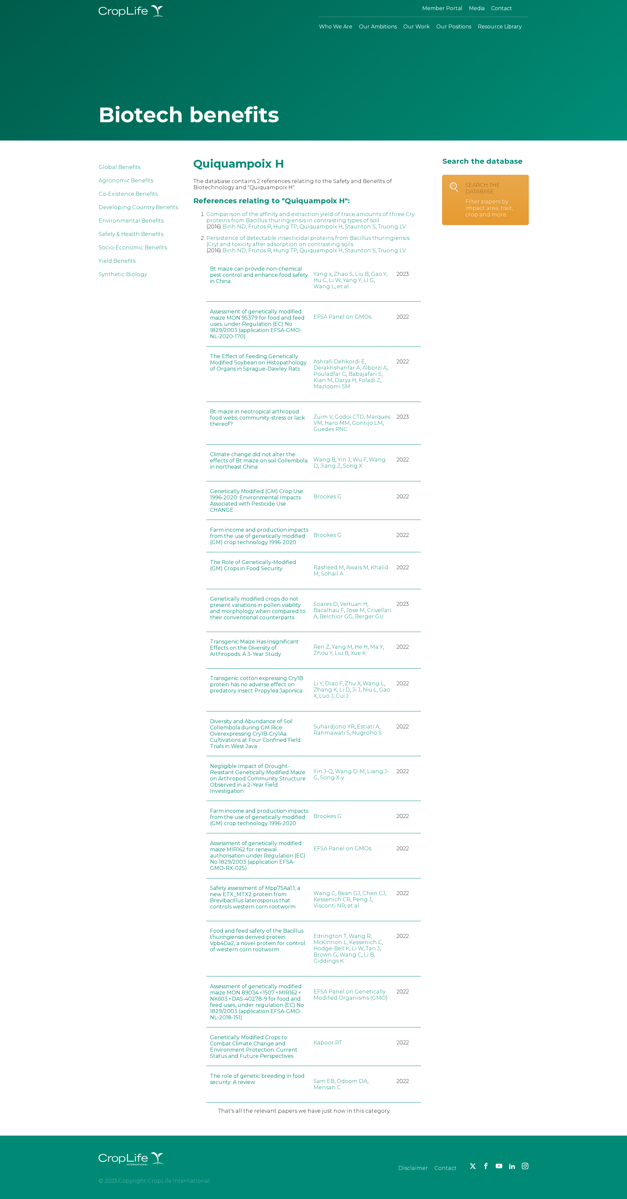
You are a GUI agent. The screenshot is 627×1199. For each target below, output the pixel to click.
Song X (352, 466)
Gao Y (378, 274)
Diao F (334, 683)
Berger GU (369, 616)
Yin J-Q (323, 771)
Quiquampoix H (321, 227)
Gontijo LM (367, 423)
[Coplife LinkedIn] (512, 1166)
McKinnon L (330, 942)
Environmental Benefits (131, 221)
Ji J (356, 690)
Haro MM (337, 423)
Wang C (324, 893)
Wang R (360, 936)
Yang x (322, 274)
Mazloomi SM (332, 386)
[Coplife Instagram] (525, 1166)
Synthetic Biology (123, 274)
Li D (344, 690)
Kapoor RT (328, 1043)
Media (477, 8)
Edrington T (330, 936)
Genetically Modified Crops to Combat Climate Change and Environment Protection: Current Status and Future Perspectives (253, 1046)
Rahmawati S (332, 733)
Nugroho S (367, 733)
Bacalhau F (329, 610)
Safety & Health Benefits (131, 234)
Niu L (370, 690)
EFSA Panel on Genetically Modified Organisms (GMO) (351, 995)
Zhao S (343, 274)
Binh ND (234, 227)
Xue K (358, 653)
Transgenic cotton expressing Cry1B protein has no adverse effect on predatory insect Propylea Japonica (256, 684)
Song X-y (332, 777)
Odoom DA (352, 1081)
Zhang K (325, 690)
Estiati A (368, 727)
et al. (343, 286)
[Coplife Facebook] (486, 1166)
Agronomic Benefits (126, 180)
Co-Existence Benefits (128, 194)
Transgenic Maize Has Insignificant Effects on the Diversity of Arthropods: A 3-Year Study (254, 648)
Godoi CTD (349, 417)
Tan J (373, 948)
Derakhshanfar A (337, 368)
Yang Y (352, 280)
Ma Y (376, 647)
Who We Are (335, 27)
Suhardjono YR (334, 727)
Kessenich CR (332, 899)
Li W (335, 280)
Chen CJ (373, 893)
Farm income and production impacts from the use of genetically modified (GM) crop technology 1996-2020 (259, 536)
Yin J (344, 460)
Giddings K (329, 961)
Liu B (362, 274)
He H (361, 647)
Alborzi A (374, 368)
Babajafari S (364, 374)
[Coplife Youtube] (499, 1166)
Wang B (324, 460)
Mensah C (327, 1087)
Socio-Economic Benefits (133, 247)
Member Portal (442, 8)
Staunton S (360, 227)
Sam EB (324, 1081)
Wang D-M (350, 771)
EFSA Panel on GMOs (342, 317)
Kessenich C (365, 942)
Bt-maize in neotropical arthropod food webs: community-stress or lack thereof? (257, 417)
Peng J (362, 899)
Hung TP (285, 227)
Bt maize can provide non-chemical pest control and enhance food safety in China (259, 275)
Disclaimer (413, 1168)
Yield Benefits (117, 261)
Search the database (489, 200)
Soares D (326, 604)
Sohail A (332, 574)
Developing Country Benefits (138, 207)
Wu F (360, 460)
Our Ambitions (378, 27)
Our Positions (453, 27)
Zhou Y (323, 653)
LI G (368, 280)
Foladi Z (369, 380)
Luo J (326, 696)
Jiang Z (330, 466)
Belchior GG (336, 616)
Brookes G (328, 496)
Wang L (324, 286)
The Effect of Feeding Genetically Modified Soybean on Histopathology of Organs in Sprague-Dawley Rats (258, 362)
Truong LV (392, 227)
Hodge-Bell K (331, 948)
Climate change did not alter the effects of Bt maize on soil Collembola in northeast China (259, 460)
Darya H (345, 380)
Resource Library (500, 27)
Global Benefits (119, 167)
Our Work (416, 27)
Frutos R (259, 227)
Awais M (357, 567)
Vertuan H (353, 604)
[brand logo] (131, 1169)
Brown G (325, 955)
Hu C (320, 280)
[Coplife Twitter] (473, 1166)
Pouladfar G (330, 374)
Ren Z (322, 647)
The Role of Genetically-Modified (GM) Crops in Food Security (253, 565)
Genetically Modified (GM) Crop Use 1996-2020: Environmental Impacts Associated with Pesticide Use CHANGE (256, 500)
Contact (501, 8)
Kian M (323, 380)
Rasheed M (329, 567)
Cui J (342, 696)
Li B (369, 955)
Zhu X (353, 683)
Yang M (342, 647)
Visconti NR (329, 906)
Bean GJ (349, 893)
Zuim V (323, 417)
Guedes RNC (330, 429)
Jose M (355, 610)
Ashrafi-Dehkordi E (339, 361)
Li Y (318, 683)
